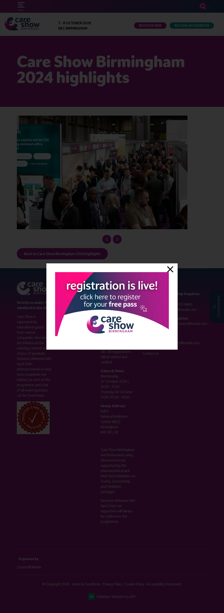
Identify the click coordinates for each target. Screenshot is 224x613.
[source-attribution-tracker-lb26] (112, 335)
